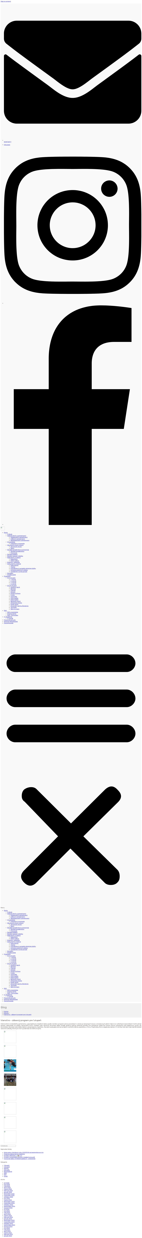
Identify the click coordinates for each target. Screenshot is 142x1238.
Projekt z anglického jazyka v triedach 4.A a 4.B (19, 1157)
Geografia (14, 596)
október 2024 (8, 1204)
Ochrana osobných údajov (19, 570)
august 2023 (8, 1226)
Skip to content (6, 1)
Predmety (7, 576)
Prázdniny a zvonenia (17, 543)
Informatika (14, 598)
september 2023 (9, 1225)
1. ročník (13, 579)
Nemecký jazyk (16, 601)
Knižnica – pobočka (13, 562)
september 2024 (9, 1206)
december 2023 (9, 1220)
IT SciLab (10, 618)
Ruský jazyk (14, 604)
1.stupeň (6, 1165)
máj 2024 (7, 1212)
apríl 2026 (7, 1187)
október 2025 (8, 1197)
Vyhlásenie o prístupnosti (19, 571)
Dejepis (13, 592)
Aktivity (6, 1168)
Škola (6, 532)
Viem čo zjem (15, 609)
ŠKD (5, 610)
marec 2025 (8, 1200)
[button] (71, 766)
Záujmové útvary (16, 546)
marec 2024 (8, 1215)
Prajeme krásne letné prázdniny (14, 1154)
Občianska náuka (16, 603)
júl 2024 (6, 1209)
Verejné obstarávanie (11, 621)
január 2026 (8, 1192)
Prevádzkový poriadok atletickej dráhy (23, 568)
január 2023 (8, 1236)
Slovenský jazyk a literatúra (19, 606)
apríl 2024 (7, 1214)
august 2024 (8, 1208)
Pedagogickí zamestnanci (19, 537)
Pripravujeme (11, 614)
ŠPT (5, 1175)
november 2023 (9, 1222)
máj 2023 (7, 1229)
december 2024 (9, 1201)
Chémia (13, 590)
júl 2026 (6, 1183)
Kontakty (10, 573)
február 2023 (8, 1234)
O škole (9, 534)
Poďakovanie (11, 575)
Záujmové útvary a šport (15, 545)
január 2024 (8, 1219)
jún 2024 (7, 1211)
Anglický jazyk (15, 587)
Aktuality (7, 1170)
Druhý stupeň (12, 585)
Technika (14, 607)
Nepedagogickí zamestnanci (20, 540)
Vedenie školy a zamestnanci (16, 536)
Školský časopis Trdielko (15, 556)
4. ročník (13, 584)
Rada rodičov (15, 560)
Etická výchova (15, 593)
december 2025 (9, 1194)
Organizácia (11, 542)
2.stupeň (7, 1167)
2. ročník (13, 581)
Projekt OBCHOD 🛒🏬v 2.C (13, 1155)
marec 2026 (8, 1189)
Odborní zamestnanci (18, 539)
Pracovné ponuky (10, 620)
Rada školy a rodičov (14, 557)
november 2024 (9, 1203)
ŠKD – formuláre (12, 615)
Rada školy (14, 559)
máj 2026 (7, 1186)
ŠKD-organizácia (12, 612)
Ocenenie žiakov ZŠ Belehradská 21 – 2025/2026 (19, 1159)
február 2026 (8, 1190)
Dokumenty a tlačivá (14, 564)
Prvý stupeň (11, 578)
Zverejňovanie (8, 623)
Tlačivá (13, 567)
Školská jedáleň (12, 554)
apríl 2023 (7, 1231)
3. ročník (13, 582)
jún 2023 (7, 1228)
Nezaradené (8, 1171)
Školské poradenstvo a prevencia (18, 550)
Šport (12, 548)
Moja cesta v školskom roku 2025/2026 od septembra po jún (23, 1152)
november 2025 (9, 1195)
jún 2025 (7, 1198)
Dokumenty (14, 565)
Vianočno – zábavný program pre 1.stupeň (17, 1014)
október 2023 (8, 1223)
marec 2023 (8, 1233)
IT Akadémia (8, 617)
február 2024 (8, 1217)
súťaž (5, 1176)
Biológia (13, 589)
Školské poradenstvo (17, 551)
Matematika (14, 599)
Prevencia (14, 553)
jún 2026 (7, 1184)
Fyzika (13, 595)
